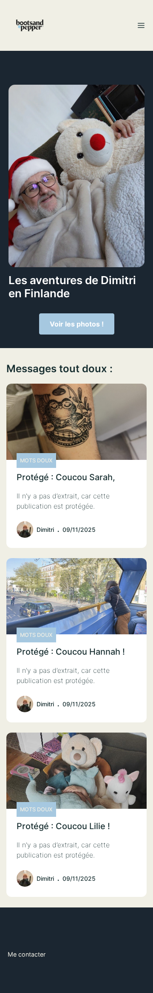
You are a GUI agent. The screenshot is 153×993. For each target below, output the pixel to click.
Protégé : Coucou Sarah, (66, 477)
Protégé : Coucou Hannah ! (71, 652)
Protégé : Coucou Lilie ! (63, 826)
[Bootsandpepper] (29, 25)
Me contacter (26, 954)
